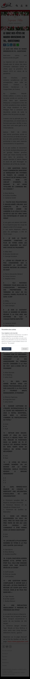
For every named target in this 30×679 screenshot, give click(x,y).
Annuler (25, 348)
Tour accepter (6, 348)
